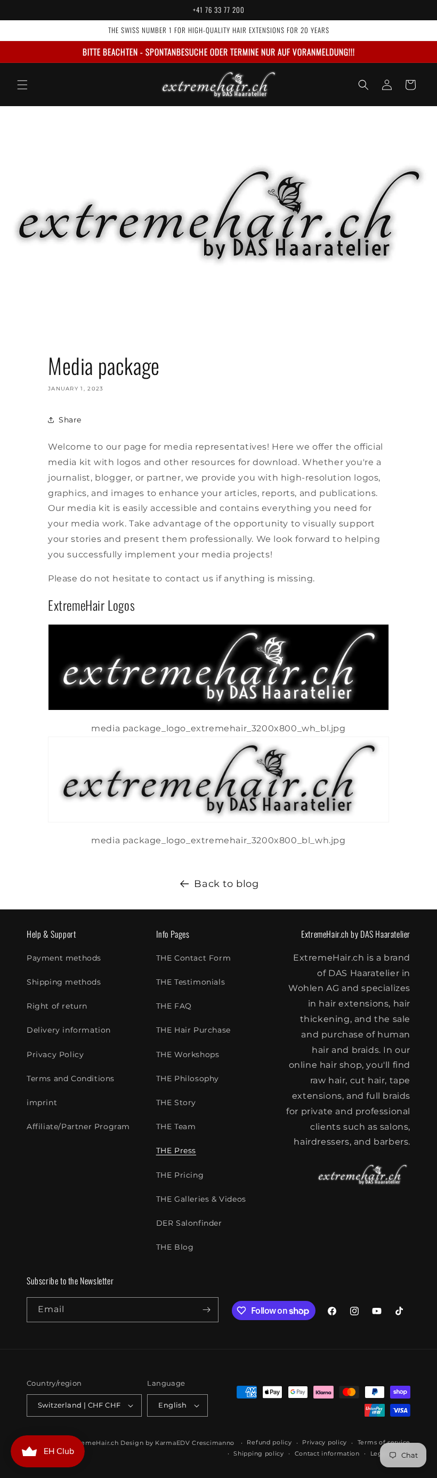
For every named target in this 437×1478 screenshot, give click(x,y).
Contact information (327, 1453)
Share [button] (70, 420)
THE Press (176, 1150)
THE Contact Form (193, 958)
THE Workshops (188, 1054)
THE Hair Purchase (193, 1030)
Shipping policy (258, 1453)
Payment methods (64, 958)
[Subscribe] (206, 1309)
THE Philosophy (187, 1078)
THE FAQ (174, 1006)
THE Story (176, 1102)
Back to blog (226, 884)
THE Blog (175, 1247)
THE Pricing (180, 1175)
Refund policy (269, 1442)
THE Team (176, 1126)
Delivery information (69, 1030)
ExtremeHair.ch (94, 1443)
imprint (42, 1102)
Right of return (57, 1006)
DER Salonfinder (189, 1223)
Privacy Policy (55, 1054)
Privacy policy (324, 1442)
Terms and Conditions (71, 1078)
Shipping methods (64, 982)
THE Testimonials (190, 982)
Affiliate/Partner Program (78, 1126)
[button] (22, 85)
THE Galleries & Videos (201, 1199)
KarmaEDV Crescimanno (194, 1443)
